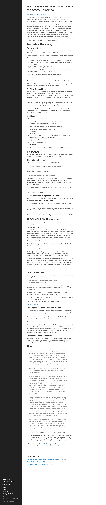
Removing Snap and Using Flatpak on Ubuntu (46, 459)
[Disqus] (50, 484)
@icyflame (6, 484)
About (4, 489)
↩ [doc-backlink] (66, 432)
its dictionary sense (49, 444)
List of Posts (5, 491)
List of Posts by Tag (7, 493)
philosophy (43, 14)
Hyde (16, 498)
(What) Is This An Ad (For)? (40, 464)
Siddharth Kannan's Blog (8, 480)
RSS (3, 497)
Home (4, 487)
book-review (30, 14)
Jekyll (10, 498)
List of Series (6, 495)
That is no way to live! (33, 304)
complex (37, 14)
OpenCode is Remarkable (39, 462)
